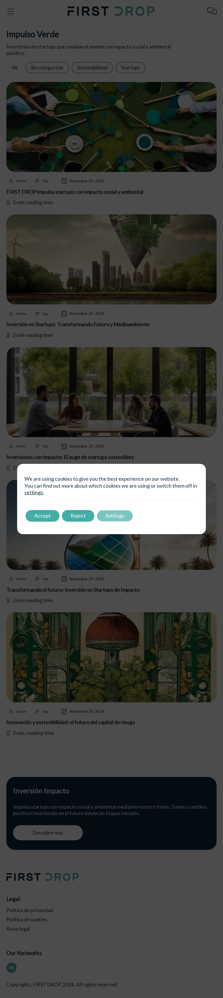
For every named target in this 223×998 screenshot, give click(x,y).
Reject (78, 515)
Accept (42, 515)
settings (33, 492)
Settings (114, 515)
